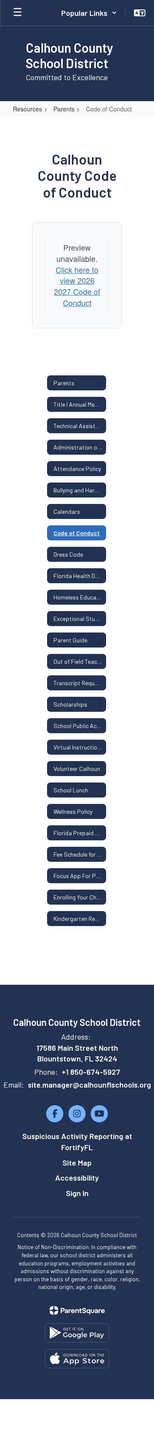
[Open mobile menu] (17, 13)
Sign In (77, 1193)
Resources (27, 109)
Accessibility (77, 1177)
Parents (63, 109)
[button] (89, 13)
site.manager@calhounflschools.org (89, 1084)
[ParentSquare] (77, 1310)
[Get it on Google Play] (77, 1333)
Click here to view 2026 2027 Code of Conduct (77, 286)
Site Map (77, 1162)
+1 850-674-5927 (91, 1071)
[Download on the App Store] (77, 1358)
